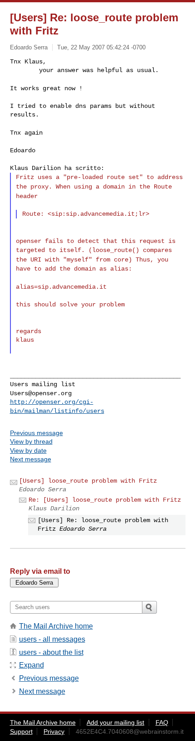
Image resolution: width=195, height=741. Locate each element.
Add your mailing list (115, 722)
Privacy (54, 731)
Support (21, 731)
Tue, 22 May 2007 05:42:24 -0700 (101, 47)
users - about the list (51, 652)
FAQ (162, 722)
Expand (31, 665)
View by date (28, 450)
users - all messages (52, 639)
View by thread (31, 441)
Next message (30, 459)
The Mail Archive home (56, 626)
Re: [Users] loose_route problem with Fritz (105, 500)
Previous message (36, 432)
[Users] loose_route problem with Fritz (88, 480)
